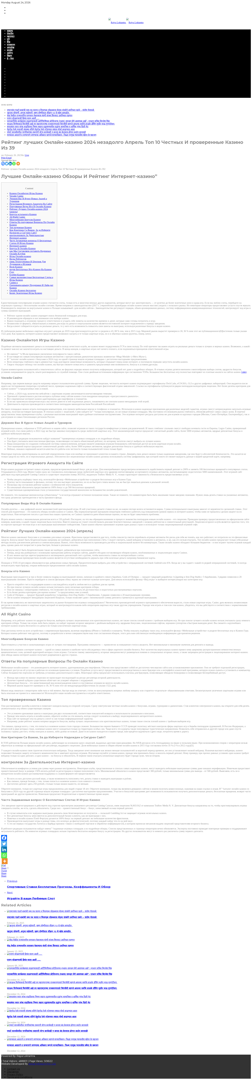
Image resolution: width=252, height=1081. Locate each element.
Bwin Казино (15, 267)
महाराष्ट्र (10, 36)
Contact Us (13, 1069)
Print (3, 158)
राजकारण (11, 44)
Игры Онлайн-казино (20, 256)
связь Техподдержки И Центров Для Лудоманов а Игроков (27, 262)
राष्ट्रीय (10, 33)
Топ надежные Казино (20, 227)
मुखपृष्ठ (10, 30)
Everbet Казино (16, 274)
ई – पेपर (10, 58)
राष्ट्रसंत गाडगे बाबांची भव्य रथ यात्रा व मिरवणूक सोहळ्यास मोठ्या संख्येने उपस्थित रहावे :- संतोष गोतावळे (51, 110)
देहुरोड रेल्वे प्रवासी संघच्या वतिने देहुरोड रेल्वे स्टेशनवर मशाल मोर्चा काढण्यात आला (41, 129)
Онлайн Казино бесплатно (22, 290)
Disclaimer (13, 1071)
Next (10, 892)
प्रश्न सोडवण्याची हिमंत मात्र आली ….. (23, 118)
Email (9, 158)
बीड (8, 42)
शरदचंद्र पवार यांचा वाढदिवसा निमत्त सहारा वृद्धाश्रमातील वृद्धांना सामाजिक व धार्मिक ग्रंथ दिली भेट (47, 126)
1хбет (243, 372)
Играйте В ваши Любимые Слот (31, 898)
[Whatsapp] (14, 163)
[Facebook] (3, 163)
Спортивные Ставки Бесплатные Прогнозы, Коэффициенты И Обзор (59, 886)
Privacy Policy (15, 1074)
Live (27, 155)
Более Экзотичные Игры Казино (25, 293)
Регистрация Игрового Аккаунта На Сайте (30, 204)
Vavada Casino (16, 196)
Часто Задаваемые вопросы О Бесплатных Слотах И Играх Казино (30, 241)
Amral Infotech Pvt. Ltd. (42, 1063)
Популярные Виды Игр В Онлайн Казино (30, 206)
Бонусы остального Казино (23, 214)
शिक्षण (9, 55)
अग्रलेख (10, 47)
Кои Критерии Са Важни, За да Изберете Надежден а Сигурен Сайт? (29, 231)
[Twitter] (6, 163)
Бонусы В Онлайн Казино (22, 248)
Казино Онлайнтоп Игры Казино (26, 193)
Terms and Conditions (19, 1077)
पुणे (8, 39)
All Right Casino (17, 217)
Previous (12, 881)
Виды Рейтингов (17, 259)
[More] (18, 163)
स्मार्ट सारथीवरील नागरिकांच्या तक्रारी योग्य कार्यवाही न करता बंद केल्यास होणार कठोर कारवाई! (46, 132)
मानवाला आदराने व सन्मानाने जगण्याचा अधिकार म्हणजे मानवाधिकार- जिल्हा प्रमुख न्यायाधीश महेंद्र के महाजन (51, 135)
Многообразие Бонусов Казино (25, 219)
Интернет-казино (18, 246)
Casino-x (13, 282)
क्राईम (10, 50)
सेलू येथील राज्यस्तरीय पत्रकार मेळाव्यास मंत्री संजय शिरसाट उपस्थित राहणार (39, 115)
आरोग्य (10, 53)
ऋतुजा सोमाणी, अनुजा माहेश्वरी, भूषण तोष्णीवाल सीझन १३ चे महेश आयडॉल (38, 112)
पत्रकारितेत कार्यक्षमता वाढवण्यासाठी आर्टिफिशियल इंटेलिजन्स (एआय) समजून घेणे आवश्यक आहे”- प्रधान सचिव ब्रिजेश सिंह (58, 121)
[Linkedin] (10, 163)
